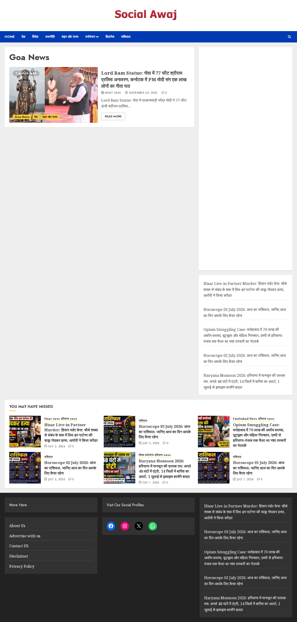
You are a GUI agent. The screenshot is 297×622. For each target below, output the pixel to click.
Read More (113, 116)
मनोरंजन (90, 36)
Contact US (19, 545)
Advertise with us (24, 535)
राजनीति (50, 36)
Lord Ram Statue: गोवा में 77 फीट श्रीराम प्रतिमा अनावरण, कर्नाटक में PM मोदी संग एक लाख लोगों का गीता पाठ (144, 79)
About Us (17, 525)
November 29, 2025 (143, 93)
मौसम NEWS (146, 455)
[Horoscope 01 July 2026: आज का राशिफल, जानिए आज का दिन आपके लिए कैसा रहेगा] (213, 467)
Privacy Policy (21, 566)
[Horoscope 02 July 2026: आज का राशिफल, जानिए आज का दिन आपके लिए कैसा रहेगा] (25, 467)
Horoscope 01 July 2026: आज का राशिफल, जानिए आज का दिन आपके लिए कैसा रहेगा (259, 468)
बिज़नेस (110, 36)
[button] (289, 36)
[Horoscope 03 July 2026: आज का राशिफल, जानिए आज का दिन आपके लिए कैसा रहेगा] (119, 431)
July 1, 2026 (150, 483)
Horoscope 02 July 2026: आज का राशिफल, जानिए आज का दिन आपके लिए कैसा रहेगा (70, 468)
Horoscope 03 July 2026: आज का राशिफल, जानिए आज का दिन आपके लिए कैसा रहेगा (165, 431)
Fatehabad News (245, 419)
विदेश (35, 36)
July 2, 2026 (56, 479)
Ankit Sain (113, 93)
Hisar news (52, 419)
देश (23, 36)
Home (10, 36)
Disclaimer (18, 556)
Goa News (22, 117)
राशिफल (125, 36)
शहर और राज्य (70, 36)
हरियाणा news (69, 419)
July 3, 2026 (56, 446)
